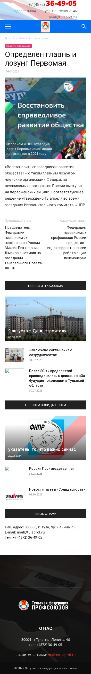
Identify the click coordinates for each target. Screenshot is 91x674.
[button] (8, 26)
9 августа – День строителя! (37, 330)
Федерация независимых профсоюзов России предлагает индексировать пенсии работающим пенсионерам (66, 242)
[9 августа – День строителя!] (45, 319)
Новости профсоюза (33, 38)
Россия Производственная (51, 468)
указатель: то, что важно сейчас (42, 449)
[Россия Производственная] (14, 473)
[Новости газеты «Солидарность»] (14, 494)
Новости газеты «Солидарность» (57, 489)
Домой (9, 38)
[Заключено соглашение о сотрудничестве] (14, 355)
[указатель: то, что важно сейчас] (45, 438)
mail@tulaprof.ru (62, 654)
